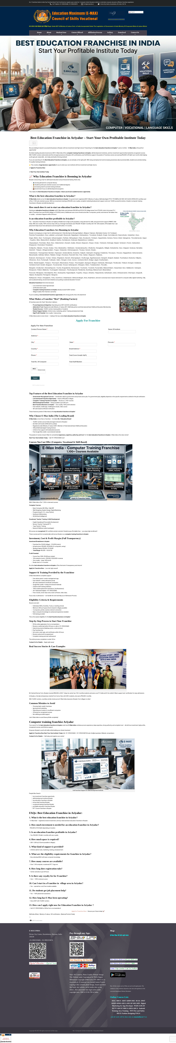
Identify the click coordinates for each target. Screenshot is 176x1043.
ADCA (124, 1003)
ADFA (131, 1008)
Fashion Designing (128, 1013)
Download (122, 32)
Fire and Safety (139, 1011)
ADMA (118, 1003)
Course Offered (77, 32)
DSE (133, 1001)
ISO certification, (55, 914)
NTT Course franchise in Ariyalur (42, 808)
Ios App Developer (126, 1006)
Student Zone (61, 32)
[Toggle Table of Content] (33, 143)
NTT (131, 1011)
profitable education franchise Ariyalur (44, 806)
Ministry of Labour (45, 914)
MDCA (125, 1008)
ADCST (120, 1008)
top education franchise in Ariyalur (43, 800)
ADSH (113, 1003)
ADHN (128, 1001)
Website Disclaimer (126, 991)
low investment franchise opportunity (43, 796)
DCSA (138, 1001)
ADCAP (129, 1003)
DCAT (142, 1006)
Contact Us (135, 32)
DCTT (114, 1008)
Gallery (110, 32)
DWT (143, 1001)
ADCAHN (136, 1003)
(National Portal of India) (68, 914)
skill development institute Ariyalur (43, 798)
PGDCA (137, 1006)
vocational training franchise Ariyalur (43, 804)
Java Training (123, 1011)
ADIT (124, 1001)
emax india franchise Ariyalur (41, 802)
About (49, 32)
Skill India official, (34, 914)
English (132, 12)
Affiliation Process (95, 32)
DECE (119, 1013)
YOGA (137, 1013)
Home (39, 32)
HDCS (118, 1001)
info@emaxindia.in (96, 733)
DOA (113, 1001)
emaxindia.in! (57, 908)
